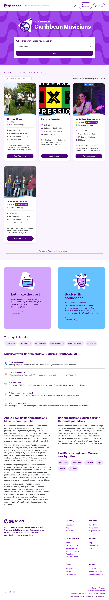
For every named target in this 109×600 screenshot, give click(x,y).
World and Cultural (27, 73)
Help (90, 543)
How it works (94, 525)
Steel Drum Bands (57, 343)
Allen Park (89, 462)
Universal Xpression (50, 119)
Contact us (93, 546)
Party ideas (93, 528)
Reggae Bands (40, 343)
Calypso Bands (25, 343)
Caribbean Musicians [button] (62, 27)
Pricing (68, 571)
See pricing (17, 313)
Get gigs (69, 568)
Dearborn (73, 469)
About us (69, 525)
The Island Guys (14, 119)
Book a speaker (72, 548)
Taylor (99, 462)
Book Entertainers (11, 73)
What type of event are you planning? (34, 41)
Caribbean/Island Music (46, 73)
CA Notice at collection (96, 591)
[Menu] (102, 5)
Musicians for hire (73, 551)
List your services (85, 5)
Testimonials (71, 574)
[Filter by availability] (20, 78)
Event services (95, 568)
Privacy (102, 588)
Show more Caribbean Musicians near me (54, 251)
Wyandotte (63, 462)
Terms (94, 588)
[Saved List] (95, 5)
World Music (91, 343)
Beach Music (10, 343)
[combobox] (48, 6)
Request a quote (96, 531)
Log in (74, 5)
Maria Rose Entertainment (87, 119)
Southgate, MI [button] (44, 21)
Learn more (70, 319)
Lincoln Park (76, 462)
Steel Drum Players (75, 343)
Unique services (95, 571)
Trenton (62, 469)
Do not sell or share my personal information (88, 593)
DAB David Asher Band (17, 201)
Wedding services (96, 574)
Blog (67, 528)
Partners (69, 531)
